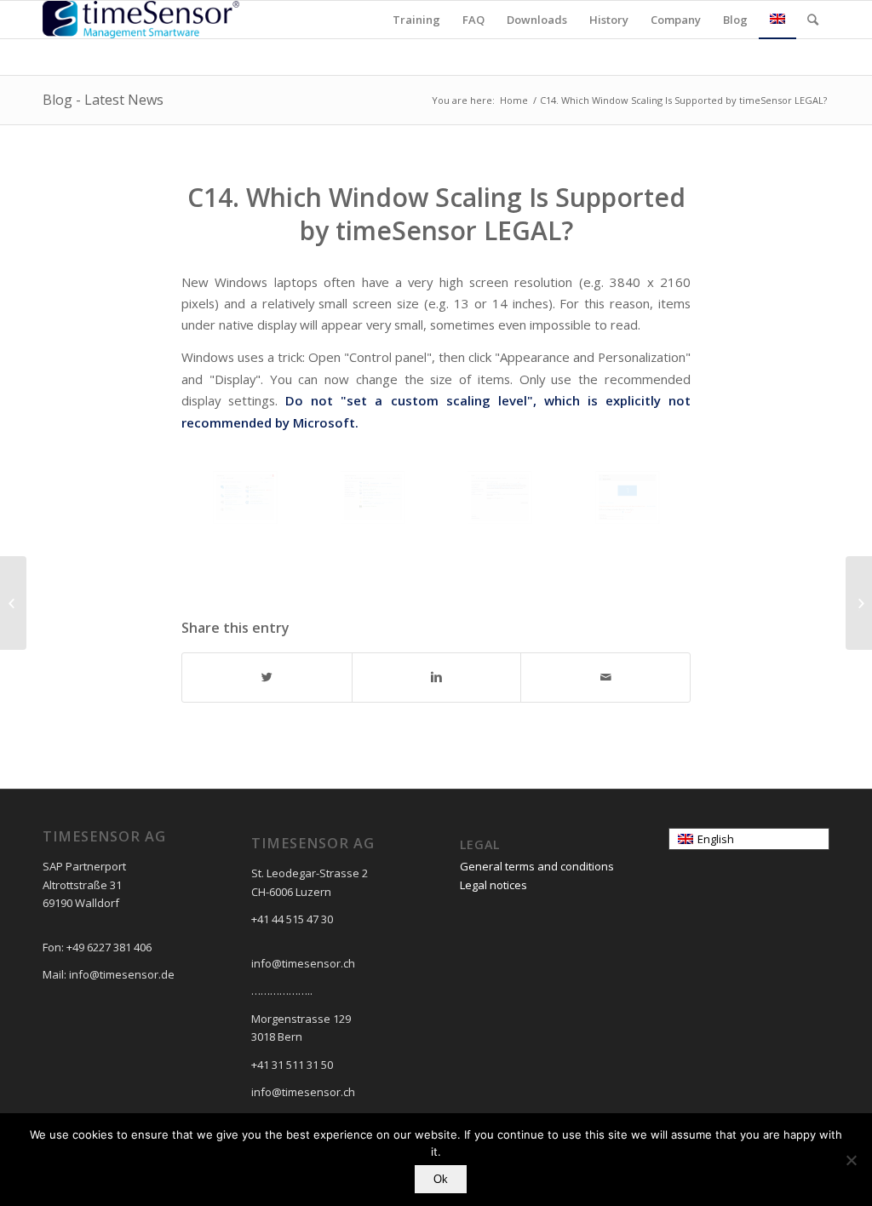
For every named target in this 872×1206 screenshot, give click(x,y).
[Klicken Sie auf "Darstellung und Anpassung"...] (245, 497)
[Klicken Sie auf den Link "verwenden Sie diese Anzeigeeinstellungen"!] (500, 497)
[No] (850, 1160)
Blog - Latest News (103, 99)
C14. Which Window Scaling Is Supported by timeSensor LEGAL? (436, 214)
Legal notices (493, 885)
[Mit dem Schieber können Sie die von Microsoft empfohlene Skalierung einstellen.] (627, 497)
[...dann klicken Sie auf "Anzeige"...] (373, 497)
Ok (440, 1179)
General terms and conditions (537, 866)
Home (514, 100)
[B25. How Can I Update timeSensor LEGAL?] (13, 603)
